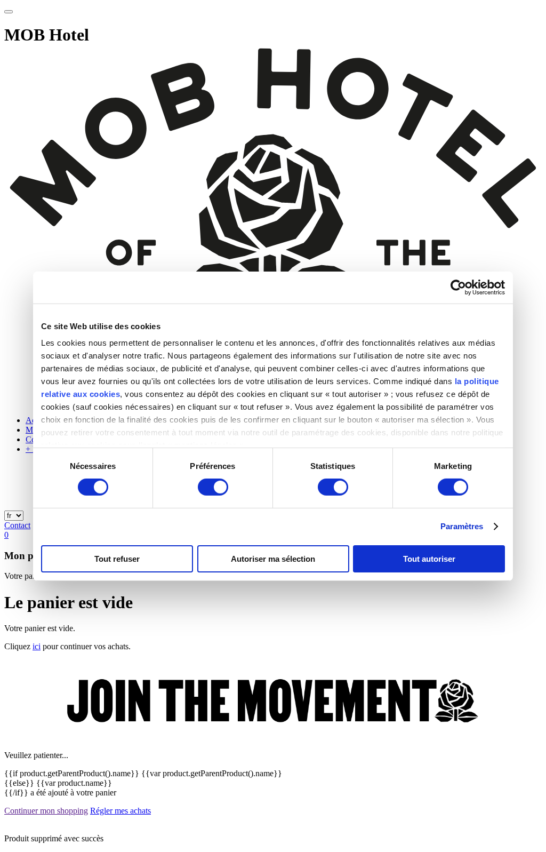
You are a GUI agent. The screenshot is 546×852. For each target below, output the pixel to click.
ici (37, 646)
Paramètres (462, 526)
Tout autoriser (429, 558)
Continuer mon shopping (46, 810)
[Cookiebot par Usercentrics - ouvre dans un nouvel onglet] (458, 287)
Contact (17, 525)
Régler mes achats (120, 810)
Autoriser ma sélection (273, 558)
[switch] (213, 487)
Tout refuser (117, 558)
